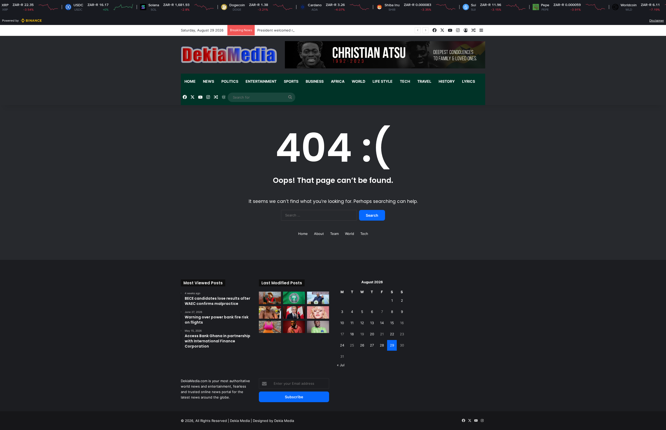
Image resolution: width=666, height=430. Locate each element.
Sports (291, 81)
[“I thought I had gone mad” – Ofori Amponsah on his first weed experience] (294, 327)
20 (372, 334)
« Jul (340, 365)
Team (334, 234)
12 (362, 323)
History (447, 81)
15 (392, 323)
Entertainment (261, 81)
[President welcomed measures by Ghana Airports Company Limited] (318, 298)
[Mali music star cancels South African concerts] (270, 298)
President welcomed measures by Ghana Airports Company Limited (312, 30)
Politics (229, 81)
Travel (424, 81)
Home (190, 81)
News (208, 81)
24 (342, 345)
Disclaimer (656, 20)
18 (352, 334)
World (358, 81)
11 (352, 323)
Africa (337, 81)
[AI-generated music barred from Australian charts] (318, 312)
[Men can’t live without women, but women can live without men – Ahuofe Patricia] (270, 312)
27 (372, 345)
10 (342, 323)
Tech (405, 81)
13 (372, 323)
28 (382, 345)
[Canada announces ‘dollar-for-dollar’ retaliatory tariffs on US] (294, 312)
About (319, 234)
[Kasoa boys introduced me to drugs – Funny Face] (318, 327)
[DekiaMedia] (229, 54)
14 (382, 323)
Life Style (383, 81)
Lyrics (468, 81)
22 (392, 334)
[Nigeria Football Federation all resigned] (294, 298)
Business (315, 81)
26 (362, 345)
